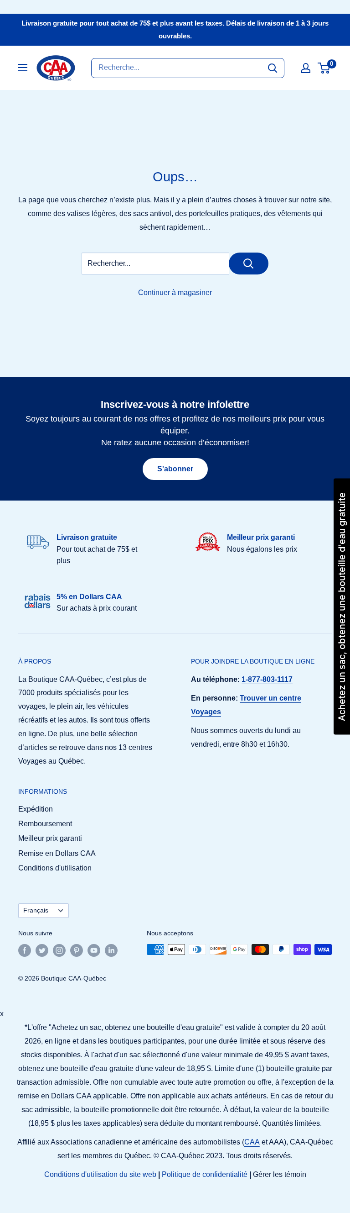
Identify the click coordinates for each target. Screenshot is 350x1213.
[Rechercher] (272, 68)
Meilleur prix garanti (50, 838)
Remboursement (45, 824)
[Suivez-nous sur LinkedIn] (111, 950)
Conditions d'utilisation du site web (100, 1174)
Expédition (35, 809)
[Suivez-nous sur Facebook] (24, 950)
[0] (324, 68)
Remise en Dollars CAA (57, 853)
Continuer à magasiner (175, 292)
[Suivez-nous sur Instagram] (59, 950)
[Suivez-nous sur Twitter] (42, 950)
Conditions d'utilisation (55, 868)
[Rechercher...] (248, 263)
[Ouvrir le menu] (22, 67)
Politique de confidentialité (204, 1174)
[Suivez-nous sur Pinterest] (76, 950)
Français (35, 910)
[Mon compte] (305, 68)
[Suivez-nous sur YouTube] (94, 950)
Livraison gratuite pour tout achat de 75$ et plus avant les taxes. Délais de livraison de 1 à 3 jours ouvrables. (175, 29)
